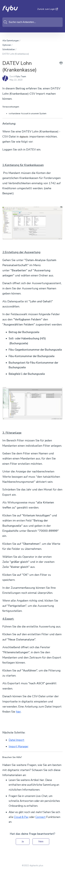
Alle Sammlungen (10, 40)
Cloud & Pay (21, 817)
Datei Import (16, 740)
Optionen (6, 45)
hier (18, 712)
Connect (40, 817)
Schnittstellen (8, 49)
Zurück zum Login (46, 9)
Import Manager (18, 746)
